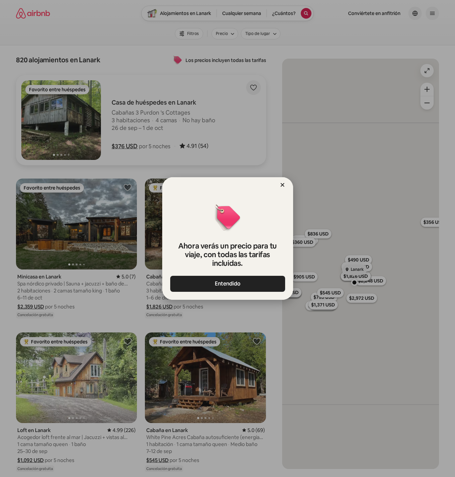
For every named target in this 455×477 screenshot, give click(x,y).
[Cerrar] (282, 185)
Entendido (227, 283)
